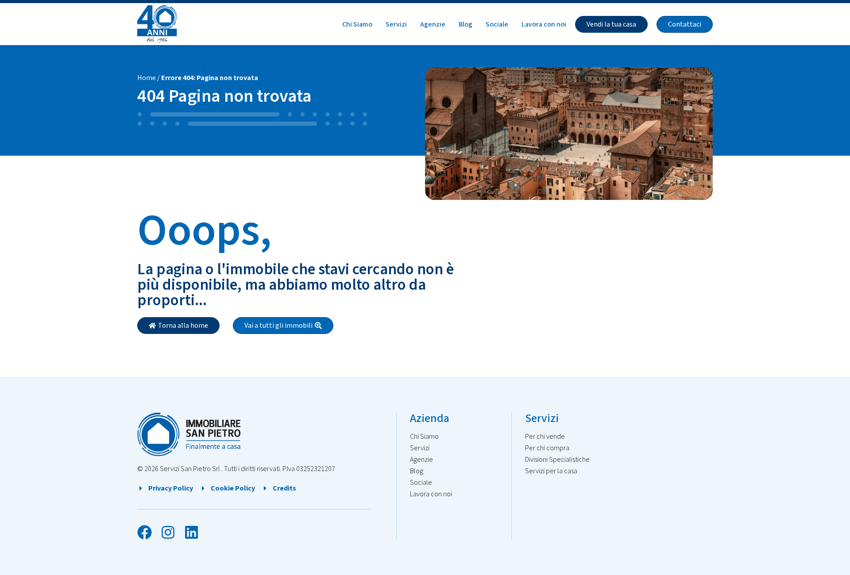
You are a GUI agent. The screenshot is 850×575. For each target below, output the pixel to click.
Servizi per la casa (551, 471)
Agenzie (432, 24)
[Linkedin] (191, 532)
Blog (465, 24)
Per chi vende (545, 436)
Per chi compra (547, 448)
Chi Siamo (357, 24)
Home (146, 78)
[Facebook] (144, 532)
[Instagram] (168, 532)
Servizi (396, 24)
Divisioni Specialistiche (557, 459)
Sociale (497, 24)
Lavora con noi (544, 24)
